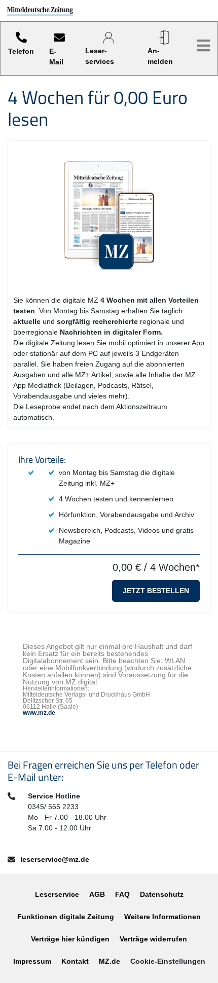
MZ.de (109, 961)
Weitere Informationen (162, 917)
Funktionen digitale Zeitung (65, 917)
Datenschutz (162, 894)
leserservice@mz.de (54, 859)
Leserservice (57, 894)
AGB (97, 894)
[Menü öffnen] (203, 45)
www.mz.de (39, 712)
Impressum (32, 961)
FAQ (122, 894)
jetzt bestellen (156, 591)
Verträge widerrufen (153, 939)
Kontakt (75, 961)
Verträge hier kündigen (70, 939)
